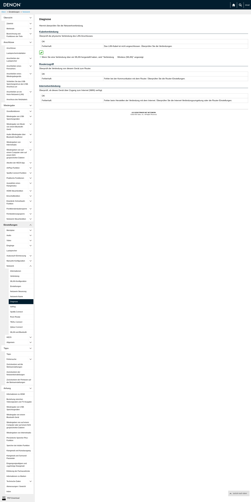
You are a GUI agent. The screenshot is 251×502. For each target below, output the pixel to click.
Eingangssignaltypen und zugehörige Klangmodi (17, 464)
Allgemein (11, 342)
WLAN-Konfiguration (18, 281)
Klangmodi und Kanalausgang (19, 451)
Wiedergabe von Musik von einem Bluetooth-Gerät (16, 126)
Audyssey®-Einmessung (16, 256)
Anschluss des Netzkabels (17, 100)
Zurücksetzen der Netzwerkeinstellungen (16, 373)
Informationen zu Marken (16, 476)
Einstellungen (15, 286)
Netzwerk (26, 12)
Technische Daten (14, 481)
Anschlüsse (11, 48)
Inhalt (247, 5)
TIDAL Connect (16, 322)
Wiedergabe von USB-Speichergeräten (15, 117)
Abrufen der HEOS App (16, 163)
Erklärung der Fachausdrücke (18, 471)
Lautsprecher (12, 251)
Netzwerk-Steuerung (18, 291)
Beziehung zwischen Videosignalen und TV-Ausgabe (19, 400)
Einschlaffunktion (13, 196)
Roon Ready (15, 317)
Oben (3, 12)
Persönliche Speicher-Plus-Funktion (17, 439)
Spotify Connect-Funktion (16, 173)
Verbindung (14, 276)
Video (9, 241)
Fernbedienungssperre (16, 214)
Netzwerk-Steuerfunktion (16, 219)
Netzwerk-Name (16, 297)
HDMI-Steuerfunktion (15, 191)
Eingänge (10, 246)
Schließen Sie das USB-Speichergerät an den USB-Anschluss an (17, 84)
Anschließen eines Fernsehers (14, 67)
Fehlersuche (11, 359)
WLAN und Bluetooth (18, 332)
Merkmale (10, 29)
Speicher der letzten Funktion (18, 446)
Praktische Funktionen (15, 178)
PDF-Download (13, 498)
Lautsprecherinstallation (16, 53)
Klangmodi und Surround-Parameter (17, 457)
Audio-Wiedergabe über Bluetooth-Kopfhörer (16, 135)
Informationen (15, 271)
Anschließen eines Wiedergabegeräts (14, 75)
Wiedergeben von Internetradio (14, 143)
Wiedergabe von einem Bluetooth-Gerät (16, 416)
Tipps (9, 354)
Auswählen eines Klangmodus (13, 184)
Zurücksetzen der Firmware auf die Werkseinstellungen (19, 381)
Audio (9, 235)
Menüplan (11, 230)
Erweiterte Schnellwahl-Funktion (16, 202)
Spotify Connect (16, 312)
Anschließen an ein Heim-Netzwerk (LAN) (15, 93)
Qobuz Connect (16, 327)
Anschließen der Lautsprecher (13, 59)
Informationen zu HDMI (16, 394)
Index (9, 492)
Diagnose (14, 302)
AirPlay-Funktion (13, 168)
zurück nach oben (240, 493)
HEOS (9, 337)
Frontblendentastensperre (17, 209)
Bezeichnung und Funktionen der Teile (15, 35)
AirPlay (13, 307)
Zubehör (10, 24)
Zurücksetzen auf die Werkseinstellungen (15, 365)
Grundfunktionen (13, 111)
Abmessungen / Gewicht (16, 486)
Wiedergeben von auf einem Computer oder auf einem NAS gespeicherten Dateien (17, 154)
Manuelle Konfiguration (16, 261)
